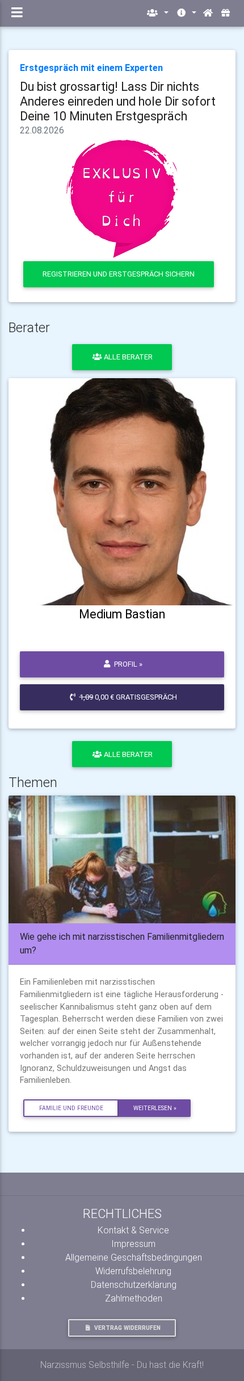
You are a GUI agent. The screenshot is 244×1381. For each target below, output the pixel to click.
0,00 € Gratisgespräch (128, 697)
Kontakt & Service (133, 1230)
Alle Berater (127, 357)
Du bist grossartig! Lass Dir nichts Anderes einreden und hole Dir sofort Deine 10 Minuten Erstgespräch (118, 101)
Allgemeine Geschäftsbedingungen (133, 1257)
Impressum (133, 1243)
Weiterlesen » (154, 1108)
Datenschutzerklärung (133, 1284)
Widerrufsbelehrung (133, 1271)
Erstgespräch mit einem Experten (91, 67)
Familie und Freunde (71, 1108)
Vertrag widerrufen (127, 1328)
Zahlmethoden (133, 1298)
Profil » (127, 664)
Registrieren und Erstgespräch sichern (119, 274)
